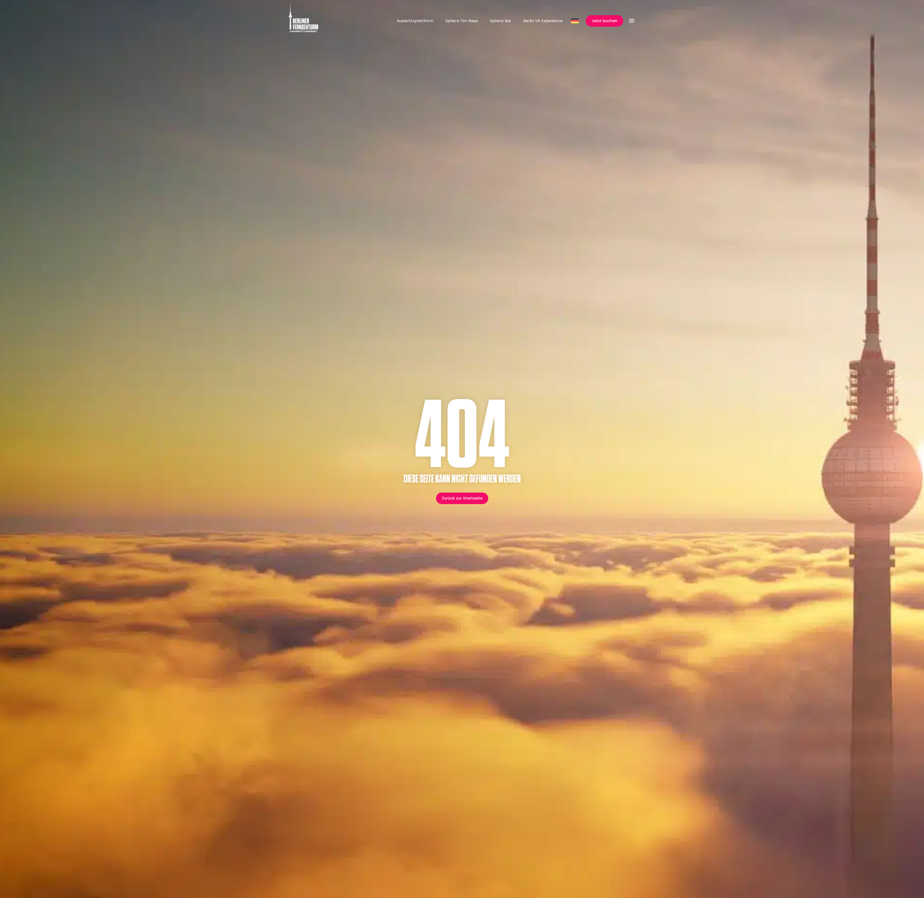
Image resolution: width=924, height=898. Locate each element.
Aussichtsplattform (415, 21)
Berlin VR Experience (543, 21)
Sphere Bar (500, 21)
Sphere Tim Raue (461, 21)
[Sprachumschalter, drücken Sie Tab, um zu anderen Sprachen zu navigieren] (575, 21)
